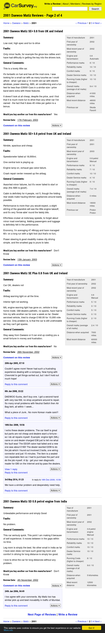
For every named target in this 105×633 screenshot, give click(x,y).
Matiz (26, 23)
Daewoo (16, 23)
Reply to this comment (16, 384)
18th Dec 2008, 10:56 (51, 479)
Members (75, 3)
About (65, 3)
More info (8, 630)
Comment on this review (16, 125)
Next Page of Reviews (42, 614)
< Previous (81, 23)
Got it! (91, 627)
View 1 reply (11, 469)
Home (6, 23)
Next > (98, 23)
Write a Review (52, 3)
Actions (55, 125)
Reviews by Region (92, 3)
